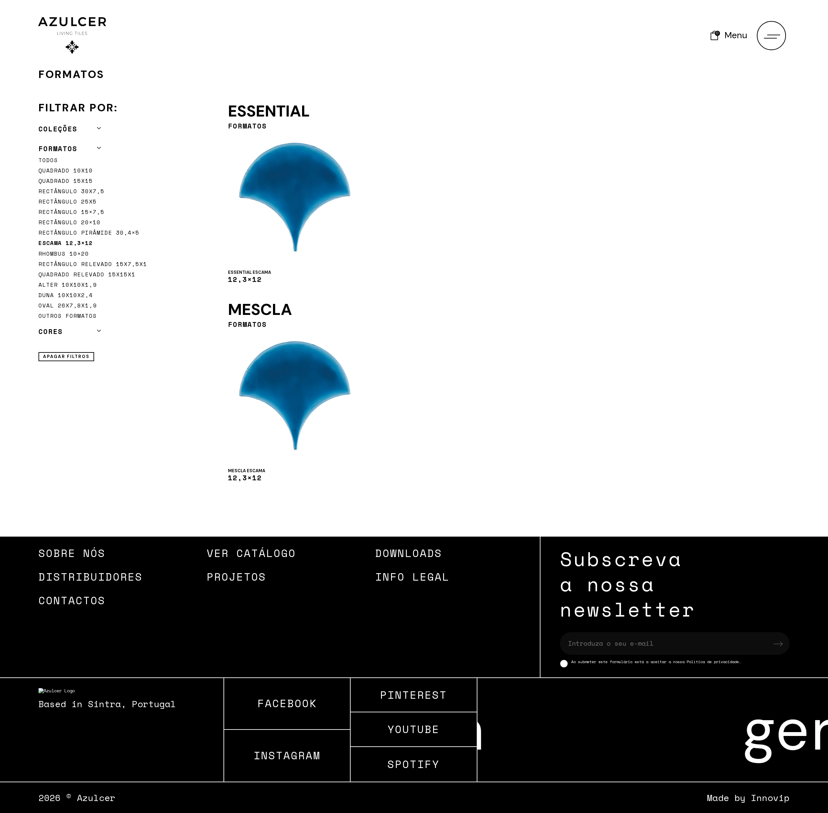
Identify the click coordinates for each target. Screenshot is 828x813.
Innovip (770, 797)
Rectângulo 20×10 (69, 222)
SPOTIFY (413, 764)
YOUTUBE (413, 729)
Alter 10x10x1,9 (67, 285)
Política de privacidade (713, 661)
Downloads (408, 553)
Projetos (236, 577)
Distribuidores (90, 577)
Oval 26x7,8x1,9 (67, 305)
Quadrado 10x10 (65, 170)
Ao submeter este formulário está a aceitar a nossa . (656, 662)
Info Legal (412, 577)
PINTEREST (413, 695)
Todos (48, 160)
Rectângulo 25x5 (67, 201)
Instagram (287, 756)
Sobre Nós (71, 553)
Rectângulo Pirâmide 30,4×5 (88, 232)
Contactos (71, 600)
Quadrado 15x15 (65, 181)
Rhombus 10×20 (63, 254)
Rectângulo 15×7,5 (71, 212)
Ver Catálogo (251, 553)
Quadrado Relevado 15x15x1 (87, 274)
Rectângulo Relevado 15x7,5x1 (92, 264)
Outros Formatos (67, 316)
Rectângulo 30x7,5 (71, 191)
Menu (735, 35)
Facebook (287, 703)
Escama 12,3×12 (65, 243)
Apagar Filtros (66, 356)
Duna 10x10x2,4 (65, 295)
